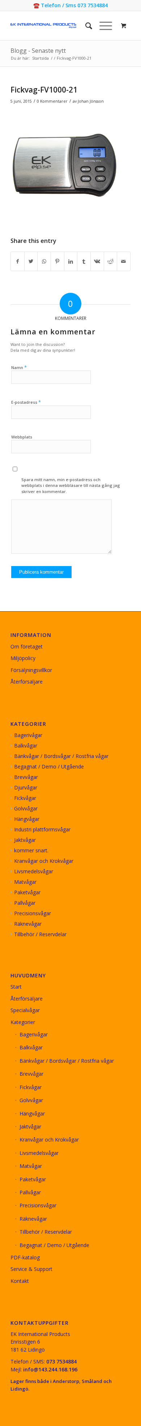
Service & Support (31, 1269)
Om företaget (26, 646)
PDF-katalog (25, 1257)
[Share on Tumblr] (83, 261)
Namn (19, 367)
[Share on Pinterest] (57, 261)
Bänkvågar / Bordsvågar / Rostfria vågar (61, 756)
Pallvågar (24, 902)
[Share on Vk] (97, 261)
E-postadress (26, 402)
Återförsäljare (26, 681)
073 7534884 (61, 1361)
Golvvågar (26, 808)
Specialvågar (25, 1010)
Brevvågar (26, 777)
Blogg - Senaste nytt (38, 51)
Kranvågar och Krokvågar (43, 860)
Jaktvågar (25, 839)
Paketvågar (27, 892)
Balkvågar (25, 745)
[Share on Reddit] (110, 261)
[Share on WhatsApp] (44, 261)
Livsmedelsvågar (33, 871)
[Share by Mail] (123, 261)
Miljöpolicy (22, 658)
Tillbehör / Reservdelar (40, 934)
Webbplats (21, 437)
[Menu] (102, 25)
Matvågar (25, 881)
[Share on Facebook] (17, 261)
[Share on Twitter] (31, 261)
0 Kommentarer (52, 101)
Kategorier (22, 1022)
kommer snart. (31, 850)
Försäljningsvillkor (31, 670)
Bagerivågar (28, 735)
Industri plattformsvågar (42, 829)
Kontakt (19, 1280)
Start (16, 986)
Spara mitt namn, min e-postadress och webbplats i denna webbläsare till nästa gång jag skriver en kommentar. (70, 485)
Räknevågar (28, 923)
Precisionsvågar (32, 913)
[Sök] (85, 25)
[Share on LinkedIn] (70, 261)
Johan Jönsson (91, 101)
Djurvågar (25, 787)
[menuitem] (85, 25)
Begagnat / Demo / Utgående (49, 766)
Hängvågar (26, 818)
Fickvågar (25, 798)
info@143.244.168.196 (50, 1369)
